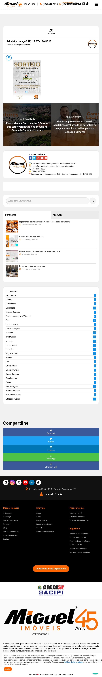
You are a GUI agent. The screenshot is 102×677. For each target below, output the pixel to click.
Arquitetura (11, 295)
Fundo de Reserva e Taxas (80, 541)
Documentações (13, 328)
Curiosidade (11, 304)
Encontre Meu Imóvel (44, 524)
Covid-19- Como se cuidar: (31, 237)
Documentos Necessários (80, 552)
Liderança (7, 517)
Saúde (8, 382)
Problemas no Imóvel (78, 537)
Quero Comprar (12, 374)
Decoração (10, 308)
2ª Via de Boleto (76, 545)
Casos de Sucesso (10, 520)
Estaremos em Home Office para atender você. (39, 251)
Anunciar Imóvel (76, 513)
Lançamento (11, 345)
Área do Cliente (53, 494)
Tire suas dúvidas (13, 395)
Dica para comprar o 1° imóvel (18, 316)
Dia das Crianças (13, 312)
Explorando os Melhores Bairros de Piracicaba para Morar (45, 222)
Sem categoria (12, 386)
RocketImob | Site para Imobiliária (60, 674)
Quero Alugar (11, 366)
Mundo (9, 357)
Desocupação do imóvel (79, 534)
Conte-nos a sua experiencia (51, 568)
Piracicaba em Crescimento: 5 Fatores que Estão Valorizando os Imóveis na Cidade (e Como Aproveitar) (27, 127)
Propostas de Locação (78, 549)
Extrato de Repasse (77, 517)
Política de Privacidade (73, 662)
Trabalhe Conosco (10, 535)
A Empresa (7, 513)
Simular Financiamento (45, 532)
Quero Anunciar (12, 370)
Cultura (9, 300)
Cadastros (40, 528)
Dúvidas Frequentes (10, 532)
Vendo (38, 517)
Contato (6, 539)
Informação (11, 337)
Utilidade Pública (13, 399)
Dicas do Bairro (12, 324)
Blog (5, 528)
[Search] (92, 201)
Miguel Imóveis (23, 45)
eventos (9, 333)
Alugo (38, 513)
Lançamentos (41, 520)
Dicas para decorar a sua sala (32, 266)
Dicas (8, 320)
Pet (7, 362)
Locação (9, 349)
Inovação (10, 341)
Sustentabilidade (13, 391)
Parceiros (6, 524)
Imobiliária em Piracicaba (45, 651)
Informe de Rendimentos (79, 520)
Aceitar (8, 669)
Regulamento (11, 378)
